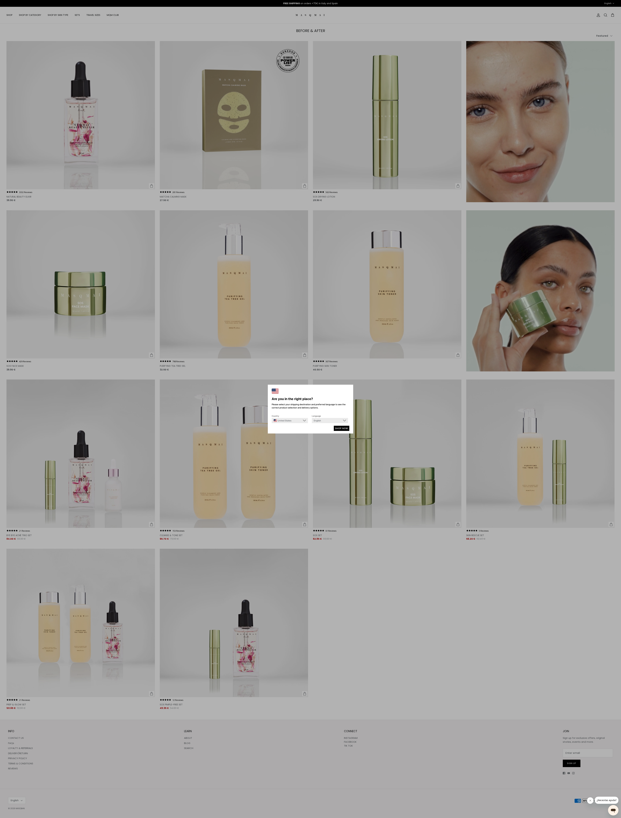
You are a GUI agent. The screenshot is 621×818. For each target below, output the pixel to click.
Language (316, 416)
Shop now (341, 428)
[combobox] (282, 420)
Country (275, 416)
